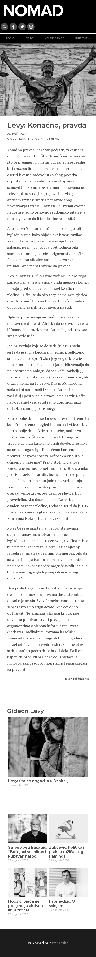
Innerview (82, 38)
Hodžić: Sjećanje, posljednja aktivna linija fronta (25, 905)
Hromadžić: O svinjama (62, 903)
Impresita (60, 942)
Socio (10, 38)
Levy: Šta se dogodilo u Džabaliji (38, 781)
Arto (30, 38)
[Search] (4, 26)
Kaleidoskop (55, 38)
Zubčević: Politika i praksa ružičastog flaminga (66, 851)
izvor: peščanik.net (77, 678)
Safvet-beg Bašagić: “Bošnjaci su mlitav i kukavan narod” (27, 851)
